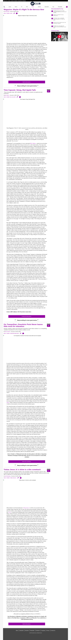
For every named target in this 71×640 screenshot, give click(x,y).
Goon (9, 512)
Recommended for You (57, 8)
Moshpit (24, 0)
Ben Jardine (7, 95)
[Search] (4, 7)
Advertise (27, 630)
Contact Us (53, 630)
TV (21, 6)
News (16, 6)
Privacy (47, 630)
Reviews (8, 13)
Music (33, 6)
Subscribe (47, 6)
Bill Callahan (33, 143)
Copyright (43, 630)
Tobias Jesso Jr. (26, 507)
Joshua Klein (7, 11)
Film (27, 6)
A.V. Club (8, 0)
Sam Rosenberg (7, 476)
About (17, 630)
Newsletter (60, 6)
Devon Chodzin (7, 331)
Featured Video (55, 30)
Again (8, 402)
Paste (4, 0)
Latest (10, 6)
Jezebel (12, 0)
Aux (53, 6)
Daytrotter (20, 0)
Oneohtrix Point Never (14, 333)
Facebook (38, 630)
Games (39, 6)
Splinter (15, 0)
